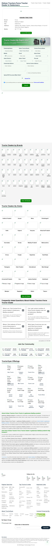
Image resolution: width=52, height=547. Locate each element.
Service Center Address (32, 63)
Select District (7, 58)
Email (20, 53)
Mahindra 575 (21, 505)
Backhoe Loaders (4, 501)
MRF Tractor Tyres (5, 488)
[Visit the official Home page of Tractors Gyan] (10, 475)
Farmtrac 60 (21, 497)
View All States (26, 296)
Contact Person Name (39, 48)
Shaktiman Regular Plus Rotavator (5, 506)
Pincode (36, 58)
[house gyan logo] (8, 528)
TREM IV (46, 488)
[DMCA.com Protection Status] (41, 514)
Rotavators (4, 492)
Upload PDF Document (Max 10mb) (12, 75)
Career (27, 514)
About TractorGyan (5, 514)
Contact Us (22, 514)
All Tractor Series (46, 491)
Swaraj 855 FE (22, 488)
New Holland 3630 (21, 493)
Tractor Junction (16, 514)
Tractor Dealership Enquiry (46, 500)
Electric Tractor (38, 504)
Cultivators (12, 505)
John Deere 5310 (22, 501)
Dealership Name (8, 48)
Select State (37, 53)
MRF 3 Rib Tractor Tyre (11, 489)
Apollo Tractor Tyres (3, 496)
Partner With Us (11, 515)
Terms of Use (36, 515)
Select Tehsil (22, 58)
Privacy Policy (32, 514)
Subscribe (45, 527)
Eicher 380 (29, 488)
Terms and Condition (39, 82)
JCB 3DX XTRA (11, 501)
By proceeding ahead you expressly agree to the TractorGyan (24, 82)
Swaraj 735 (29, 497)
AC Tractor (39, 500)
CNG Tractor (38, 496)
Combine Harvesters (12, 497)
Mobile (5, 53)
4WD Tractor (38, 488)
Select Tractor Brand (24, 48)
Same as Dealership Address (34, 72)
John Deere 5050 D (30, 507)
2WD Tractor (38, 492)
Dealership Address (9, 63)
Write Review (46, 495)
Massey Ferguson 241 (29, 492)
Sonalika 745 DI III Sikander (29, 502)
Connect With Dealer (26, 32)
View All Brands (26, 200)
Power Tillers (10, 493)
